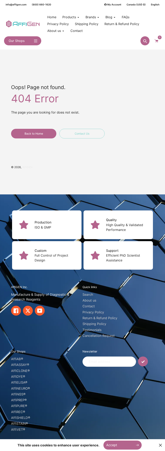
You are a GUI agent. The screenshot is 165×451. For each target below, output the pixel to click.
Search (87, 295)
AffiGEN (27, 167)
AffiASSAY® (20, 365)
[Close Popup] (160, 445)
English (155, 4)
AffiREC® (18, 412)
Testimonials (91, 330)
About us (89, 300)
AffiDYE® (18, 377)
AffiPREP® (19, 400)
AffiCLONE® (20, 371)
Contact (88, 306)
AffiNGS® (18, 394)
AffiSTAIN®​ (19, 424)
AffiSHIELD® (20, 418)
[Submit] (143, 361)
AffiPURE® (19, 406)
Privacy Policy (93, 312)
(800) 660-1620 (41, 4)
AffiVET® (18, 430)
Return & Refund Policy (99, 318)
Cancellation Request (98, 336)
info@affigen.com (16, 4)
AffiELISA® (19, 382)
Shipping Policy (94, 324)
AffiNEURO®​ (20, 388)
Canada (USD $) (136, 4)
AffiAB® (17, 359)
